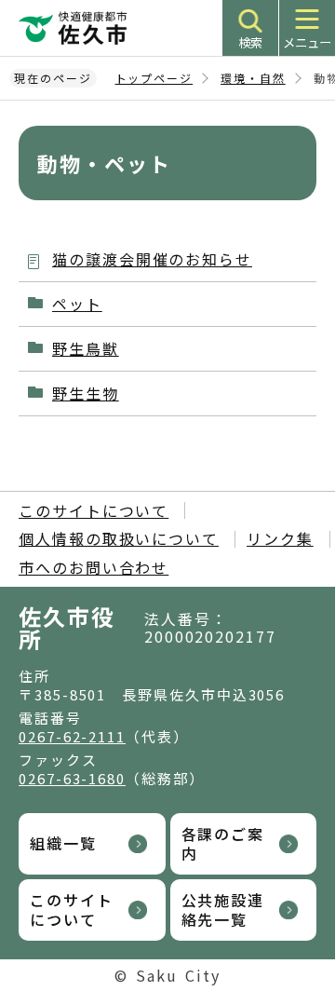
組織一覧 (63, 843)
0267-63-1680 (72, 778)
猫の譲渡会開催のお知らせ (152, 259)
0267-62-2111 (72, 736)
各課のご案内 (223, 843)
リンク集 (280, 538)
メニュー (307, 42)
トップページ (154, 78)
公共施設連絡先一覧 (223, 909)
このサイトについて (93, 510)
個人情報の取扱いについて (119, 538)
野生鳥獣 (85, 348)
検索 (250, 42)
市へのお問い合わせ (93, 567)
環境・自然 (253, 78)
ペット (77, 303)
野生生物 (85, 393)
